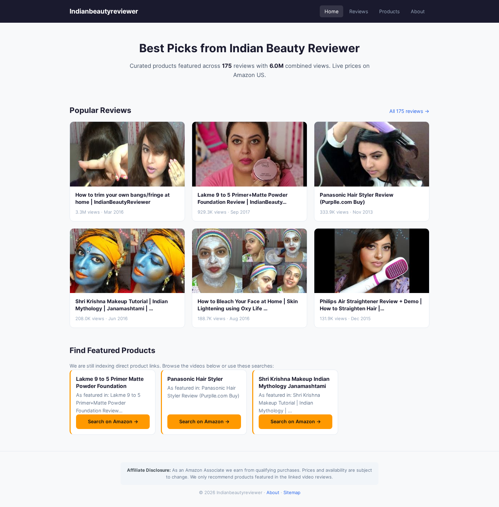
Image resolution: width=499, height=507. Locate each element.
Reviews (358, 11)
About (418, 11)
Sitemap (291, 492)
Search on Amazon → (113, 421)
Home (331, 11)
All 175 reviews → (409, 111)
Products (389, 11)
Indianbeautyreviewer (104, 11)
